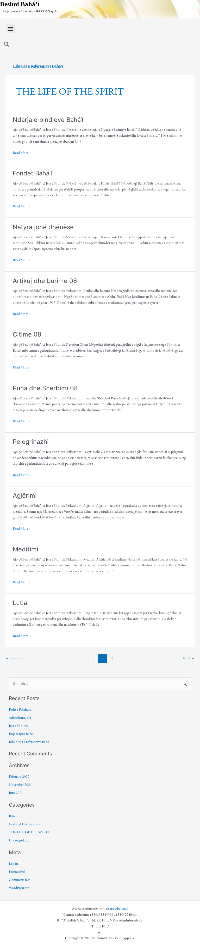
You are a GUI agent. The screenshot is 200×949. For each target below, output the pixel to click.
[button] (10, 28)
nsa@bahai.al (119, 908)
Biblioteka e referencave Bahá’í (30, 742)
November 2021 (20, 784)
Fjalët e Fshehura (20, 709)
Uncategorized (19, 840)
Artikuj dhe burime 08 (45, 281)
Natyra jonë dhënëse (43, 227)
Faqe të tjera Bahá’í (21, 733)
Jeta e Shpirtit (18, 725)
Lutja (20, 603)
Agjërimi (25, 495)
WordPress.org (19, 888)
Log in (13, 863)
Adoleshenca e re (20, 717)
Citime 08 (27, 334)
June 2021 (16, 792)
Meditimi (25, 549)
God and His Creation (24, 824)
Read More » (21, 152)
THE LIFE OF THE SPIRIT (29, 832)
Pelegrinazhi (31, 441)
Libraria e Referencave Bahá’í (38, 66)
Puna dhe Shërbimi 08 (45, 388)
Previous (14, 658)
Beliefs (13, 816)
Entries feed (17, 871)
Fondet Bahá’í (32, 173)
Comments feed (19, 880)
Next (189, 658)
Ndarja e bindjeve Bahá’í (48, 119)
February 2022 (19, 776)
